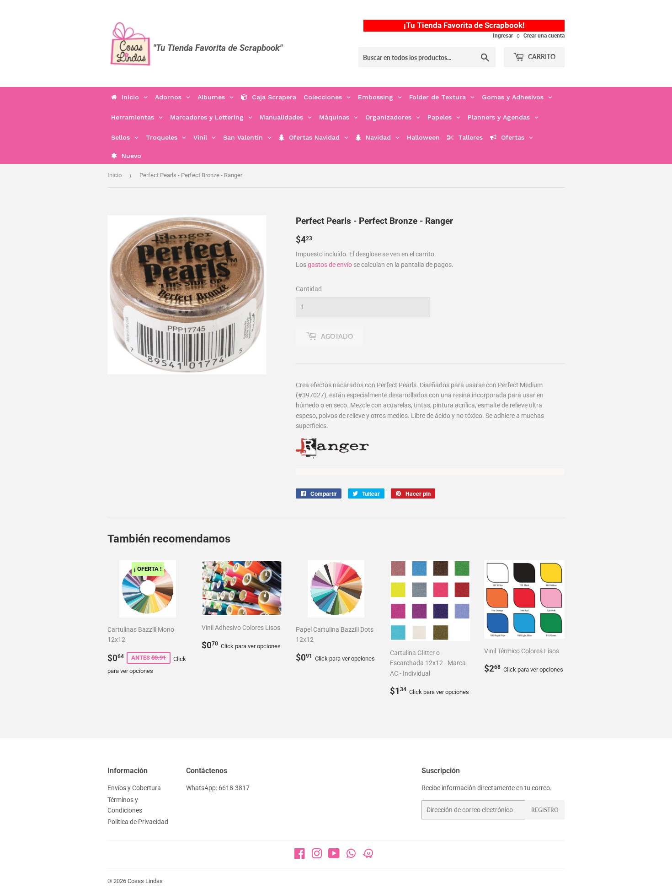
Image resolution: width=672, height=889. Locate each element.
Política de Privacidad (137, 821)
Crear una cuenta (544, 36)
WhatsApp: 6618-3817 (218, 787)
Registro (545, 810)
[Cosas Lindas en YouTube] (334, 855)
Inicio (114, 175)
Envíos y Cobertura (134, 787)
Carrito (541, 56)
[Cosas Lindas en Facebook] (299, 855)
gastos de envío (330, 264)
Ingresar (503, 36)
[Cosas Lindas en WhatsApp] (351, 856)
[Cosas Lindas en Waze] (368, 856)
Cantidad (309, 289)
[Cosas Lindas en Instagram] (316, 855)
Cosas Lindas (145, 881)
